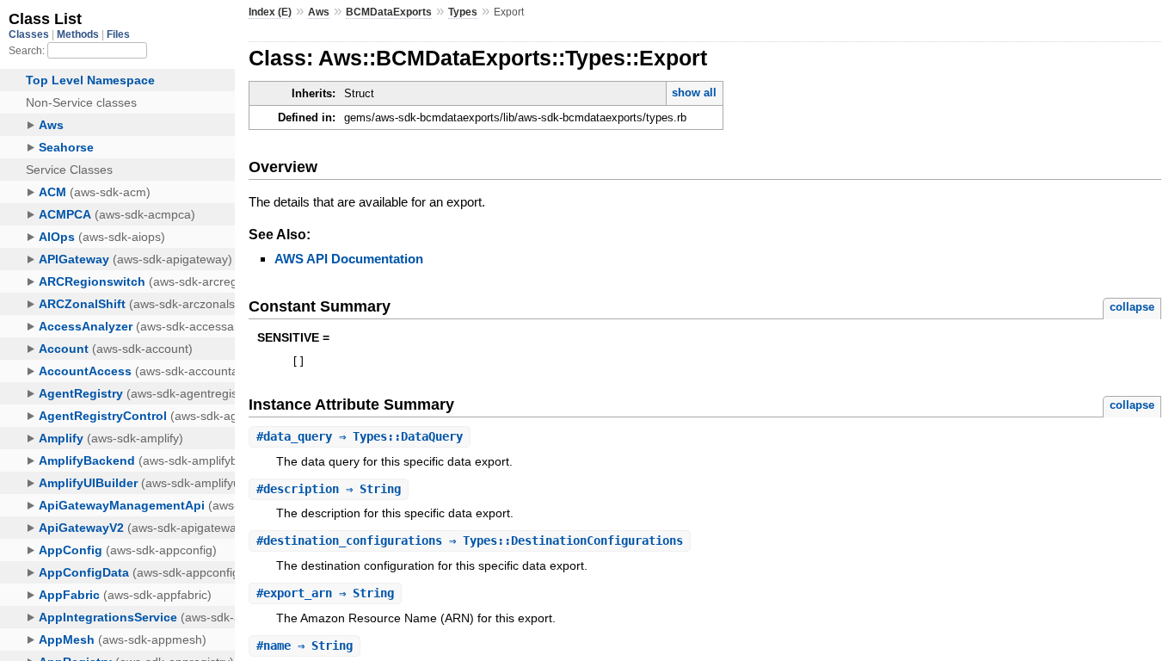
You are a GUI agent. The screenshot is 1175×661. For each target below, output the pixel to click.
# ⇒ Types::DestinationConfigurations (469, 540)
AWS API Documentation (348, 258)
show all (694, 92)
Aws (318, 12)
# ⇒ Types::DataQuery (359, 436)
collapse (1132, 306)
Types (462, 12)
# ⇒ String (328, 489)
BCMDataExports (389, 12)
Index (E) (270, 12)
